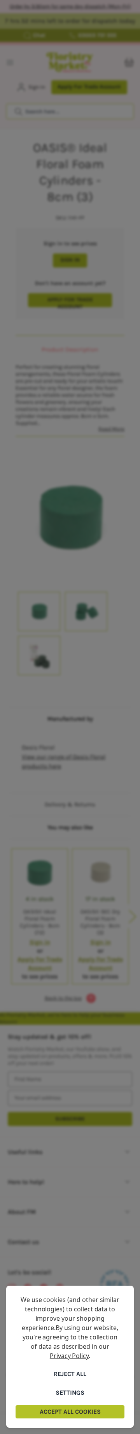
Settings (70, 1392)
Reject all (70, 1374)
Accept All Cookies (70, 1411)
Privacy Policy (69, 1355)
